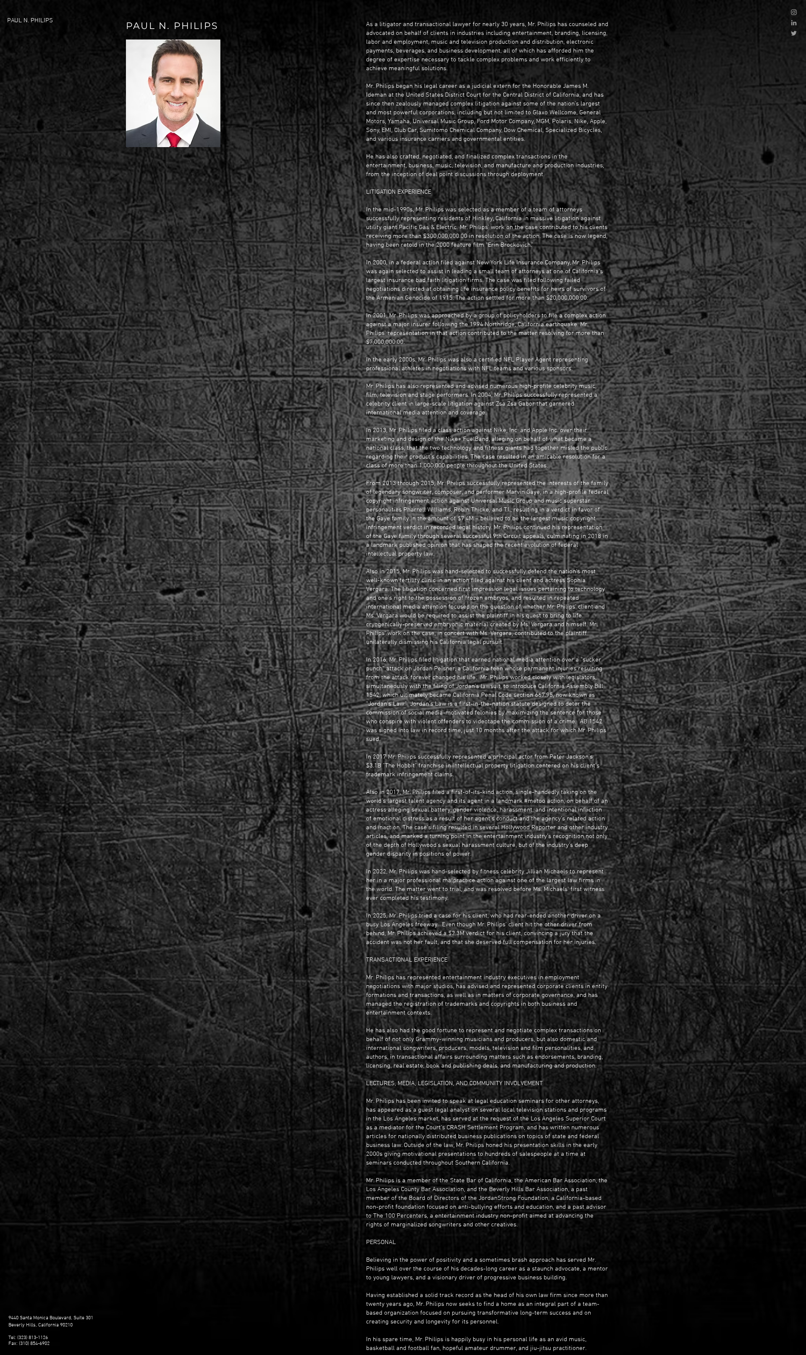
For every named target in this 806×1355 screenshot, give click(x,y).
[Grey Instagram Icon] (794, 12)
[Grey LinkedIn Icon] (794, 22)
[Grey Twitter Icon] (794, 33)
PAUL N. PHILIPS (30, 20)
